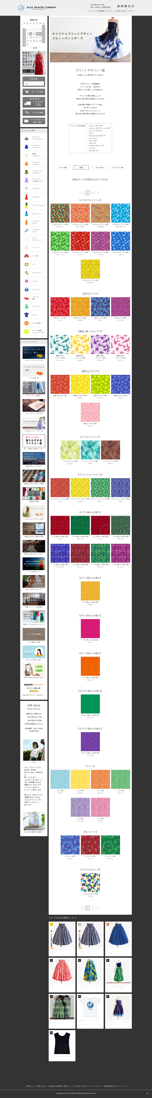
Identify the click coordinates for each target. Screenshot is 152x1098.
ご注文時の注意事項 (55, 1086)
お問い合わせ (121, 11)
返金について (69, 1086)
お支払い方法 (80, 1086)
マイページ (91, 11)
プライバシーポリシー (94, 1086)
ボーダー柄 (99, 167)
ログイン (110, 11)
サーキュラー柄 (117, 167)
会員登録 (101, 11)
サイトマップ (122, 1086)
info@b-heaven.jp (33, 709)
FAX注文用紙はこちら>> (34, 724)
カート (130, 11)
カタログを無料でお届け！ (34, 832)
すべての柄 (63, 167)
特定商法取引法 (110, 1086)
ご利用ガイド (30, 1086)
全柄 (81, 167)
